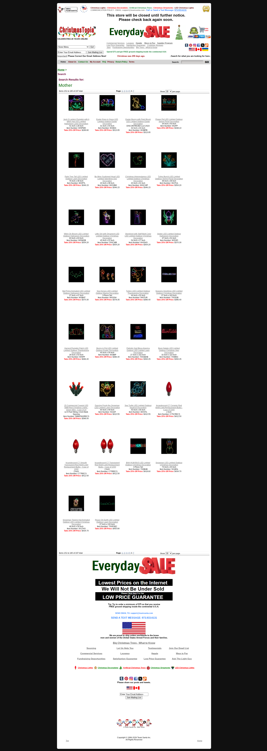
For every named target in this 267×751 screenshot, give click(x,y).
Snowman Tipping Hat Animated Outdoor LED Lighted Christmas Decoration (76, 522)
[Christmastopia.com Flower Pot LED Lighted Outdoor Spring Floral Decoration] (169, 110)
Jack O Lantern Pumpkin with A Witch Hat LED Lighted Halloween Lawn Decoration (76, 121)
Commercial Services (116, 43)
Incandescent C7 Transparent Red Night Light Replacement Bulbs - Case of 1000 (107, 465)
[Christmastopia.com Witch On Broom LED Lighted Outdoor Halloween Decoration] (76, 224)
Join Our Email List (179, 648)
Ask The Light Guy (182, 658)
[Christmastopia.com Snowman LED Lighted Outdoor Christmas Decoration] (169, 453)
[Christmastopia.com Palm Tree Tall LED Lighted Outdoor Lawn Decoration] (76, 167)
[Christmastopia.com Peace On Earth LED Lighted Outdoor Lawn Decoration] (107, 510)
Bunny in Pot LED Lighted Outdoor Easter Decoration (107, 349)
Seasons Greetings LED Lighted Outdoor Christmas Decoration (168, 292)
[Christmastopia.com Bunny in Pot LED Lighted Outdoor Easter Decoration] (107, 339)
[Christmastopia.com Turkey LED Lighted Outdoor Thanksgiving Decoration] (138, 282)
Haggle (154, 653)
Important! (62, 56)
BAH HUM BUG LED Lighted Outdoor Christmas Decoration (138, 464)
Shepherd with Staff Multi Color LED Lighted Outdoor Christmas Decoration (138, 236)
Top (67, 741)
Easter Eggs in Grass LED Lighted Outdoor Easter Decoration (107, 121)
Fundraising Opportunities (123, 47)
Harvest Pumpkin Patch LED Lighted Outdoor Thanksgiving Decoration (76, 350)
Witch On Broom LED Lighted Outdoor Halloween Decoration (76, 235)
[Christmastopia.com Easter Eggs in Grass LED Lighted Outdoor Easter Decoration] (107, 110)
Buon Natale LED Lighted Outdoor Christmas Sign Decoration (169, 350)
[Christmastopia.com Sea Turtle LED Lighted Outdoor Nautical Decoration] (138, 396)
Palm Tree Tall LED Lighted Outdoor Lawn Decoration (76, 178)
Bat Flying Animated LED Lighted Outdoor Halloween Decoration (76, 292)
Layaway (130, 43)
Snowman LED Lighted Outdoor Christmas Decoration (169, 464)
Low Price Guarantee (115, 45)
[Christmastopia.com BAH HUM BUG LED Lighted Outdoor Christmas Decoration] (138, 453)
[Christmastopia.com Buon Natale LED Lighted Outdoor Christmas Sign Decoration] (169, 339)
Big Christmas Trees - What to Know (134, 643)
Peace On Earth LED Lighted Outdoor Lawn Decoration (107, 521)
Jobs (109, 47)
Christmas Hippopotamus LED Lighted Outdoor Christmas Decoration (138, 179)
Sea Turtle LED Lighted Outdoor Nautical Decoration (138, 406)
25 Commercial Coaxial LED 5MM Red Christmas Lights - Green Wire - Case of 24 (76, 407)
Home (61, 70)
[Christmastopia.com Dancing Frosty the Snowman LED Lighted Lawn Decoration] (107, 396)
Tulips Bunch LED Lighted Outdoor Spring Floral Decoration (169, 178)
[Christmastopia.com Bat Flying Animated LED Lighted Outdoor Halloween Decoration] (76, 282)
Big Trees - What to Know (146, 47)
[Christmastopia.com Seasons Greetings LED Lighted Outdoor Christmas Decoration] (169, 282)
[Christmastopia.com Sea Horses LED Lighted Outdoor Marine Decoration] (107, 282)
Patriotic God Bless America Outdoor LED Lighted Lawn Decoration (138, 350)
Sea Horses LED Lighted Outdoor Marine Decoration (107, 292)
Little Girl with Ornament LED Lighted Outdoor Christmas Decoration (107, 236)
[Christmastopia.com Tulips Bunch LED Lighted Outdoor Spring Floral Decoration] (169, 167)
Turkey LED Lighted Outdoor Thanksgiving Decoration (138, 292)
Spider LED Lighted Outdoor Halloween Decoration (169, 235)
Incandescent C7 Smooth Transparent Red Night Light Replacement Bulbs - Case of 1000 (76, 466)
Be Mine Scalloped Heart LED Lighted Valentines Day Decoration (107, 179)
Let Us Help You (125, 648)
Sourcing (91, 648)
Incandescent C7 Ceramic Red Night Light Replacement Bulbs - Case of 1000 (169, 407)
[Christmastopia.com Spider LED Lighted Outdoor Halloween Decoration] (169, 224)
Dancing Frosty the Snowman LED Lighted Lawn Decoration (107, 406)
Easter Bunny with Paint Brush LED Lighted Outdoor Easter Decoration (138, 121)
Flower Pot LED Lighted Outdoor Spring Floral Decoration (169, 120)
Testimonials (154, 648)
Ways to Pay (182, 653)
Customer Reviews (155, 45)
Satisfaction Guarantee (135, 45)
